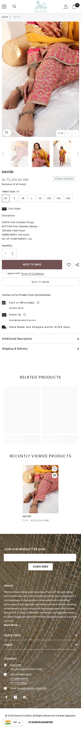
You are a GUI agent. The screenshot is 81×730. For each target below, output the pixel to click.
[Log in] (66, 7)
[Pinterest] (25, 697)
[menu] (4, 6)
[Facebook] (7, 697)
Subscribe (40, 566)
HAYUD (27, 517)
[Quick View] (54, 475)
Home (5, 17)
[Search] (15, 6)
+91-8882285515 (19, 679)
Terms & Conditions (32, 273)
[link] (22, 437)
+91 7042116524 (18, 683)
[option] (40, 79)
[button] (68, 133)
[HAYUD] (40, 489)
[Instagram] (16, 697)
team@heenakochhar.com (22, 320)
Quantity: (7, 246)
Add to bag (32, 264)
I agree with (13, 273)
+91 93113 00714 (16, 308)
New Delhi (15, 665)
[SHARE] (76, 264)
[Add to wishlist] (68, 264)
